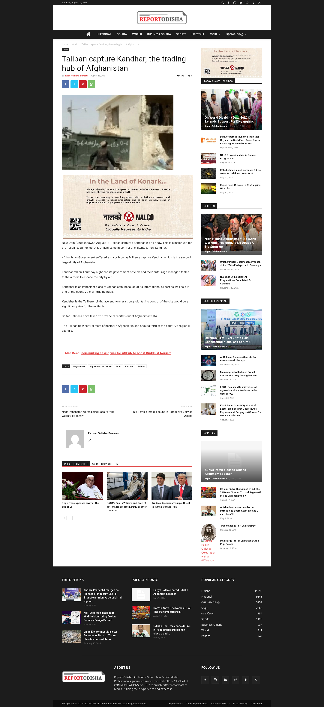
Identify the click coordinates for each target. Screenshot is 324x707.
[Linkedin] (241, 2)
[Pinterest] (83, 84)
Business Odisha (159, 34)
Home (65, 44)
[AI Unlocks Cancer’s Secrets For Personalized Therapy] (208, 360)
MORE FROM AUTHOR (105, 464)
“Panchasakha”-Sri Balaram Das (238, 525)
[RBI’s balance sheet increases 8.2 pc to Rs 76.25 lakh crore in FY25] (208, 173)
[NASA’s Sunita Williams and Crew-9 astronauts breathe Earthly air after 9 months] (127, 486)
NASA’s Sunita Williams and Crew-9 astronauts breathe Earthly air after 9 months (127, 507)
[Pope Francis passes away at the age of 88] (82, 486)
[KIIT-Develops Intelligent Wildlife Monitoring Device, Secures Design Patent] (71, 617)
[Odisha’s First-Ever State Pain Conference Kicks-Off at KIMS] (231, 331)
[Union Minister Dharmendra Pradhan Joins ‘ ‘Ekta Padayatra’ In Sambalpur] (208, 265)
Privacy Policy (240, 703)
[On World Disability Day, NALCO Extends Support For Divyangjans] (231, 113)
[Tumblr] (253, 2)
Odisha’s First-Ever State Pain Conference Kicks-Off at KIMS (227, 340)
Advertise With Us (220, 703)
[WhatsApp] (91, 84)
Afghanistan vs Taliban (101, 366)
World (137, 34)
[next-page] (70, 518)
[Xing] (91, 441)
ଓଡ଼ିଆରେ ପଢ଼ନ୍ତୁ (235, 34)
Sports (181, 34)
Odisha (122, 34)
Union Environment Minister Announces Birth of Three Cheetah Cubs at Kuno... (100, 635)
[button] (223, 2)
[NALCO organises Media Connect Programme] (208, 158)
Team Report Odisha (197, 703)
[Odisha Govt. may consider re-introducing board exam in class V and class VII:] (208, 510)
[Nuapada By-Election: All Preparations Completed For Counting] (208, 280)
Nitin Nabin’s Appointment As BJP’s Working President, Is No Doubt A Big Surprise (230, 242)
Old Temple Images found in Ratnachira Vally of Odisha (162, 413)
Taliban (141, 366)
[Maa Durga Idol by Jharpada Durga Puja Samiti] (208, 550)
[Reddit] (247, 2)
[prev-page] (64, 518)
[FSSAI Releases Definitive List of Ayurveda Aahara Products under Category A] (208, 390)
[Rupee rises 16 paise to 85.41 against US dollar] (208, 188)
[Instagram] (234, 2)
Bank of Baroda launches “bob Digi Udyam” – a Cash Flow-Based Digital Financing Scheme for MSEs (240, 140)
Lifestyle (198, 34)
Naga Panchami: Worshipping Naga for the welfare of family (88, 413)
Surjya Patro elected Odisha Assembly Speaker (225, 472)
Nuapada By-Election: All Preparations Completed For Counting (236, 280)
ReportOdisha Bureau (76, 75)
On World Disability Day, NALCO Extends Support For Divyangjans (229, 119)
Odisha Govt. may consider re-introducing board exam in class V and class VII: (239, 510)
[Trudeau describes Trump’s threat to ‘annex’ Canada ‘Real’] (172, 486)
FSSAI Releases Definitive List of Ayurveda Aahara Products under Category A (238, 390)
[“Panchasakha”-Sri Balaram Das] (208, 532)
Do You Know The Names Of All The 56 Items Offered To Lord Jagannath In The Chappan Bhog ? (240, 492)
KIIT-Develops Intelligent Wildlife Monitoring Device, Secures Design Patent (100, 616)
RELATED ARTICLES (76, 464)
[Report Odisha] (162, 17)
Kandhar (129, 366)
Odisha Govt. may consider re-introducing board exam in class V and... (172, 630)
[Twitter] (259, 2)
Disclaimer (256, 703)
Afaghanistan (79, 366)
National (104, 34)
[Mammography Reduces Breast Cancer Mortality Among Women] (208, 375)
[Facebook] (228, 2)
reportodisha (176, 703)
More (214, 34)
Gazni (118, 366)
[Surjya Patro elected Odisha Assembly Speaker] (231, 461)
